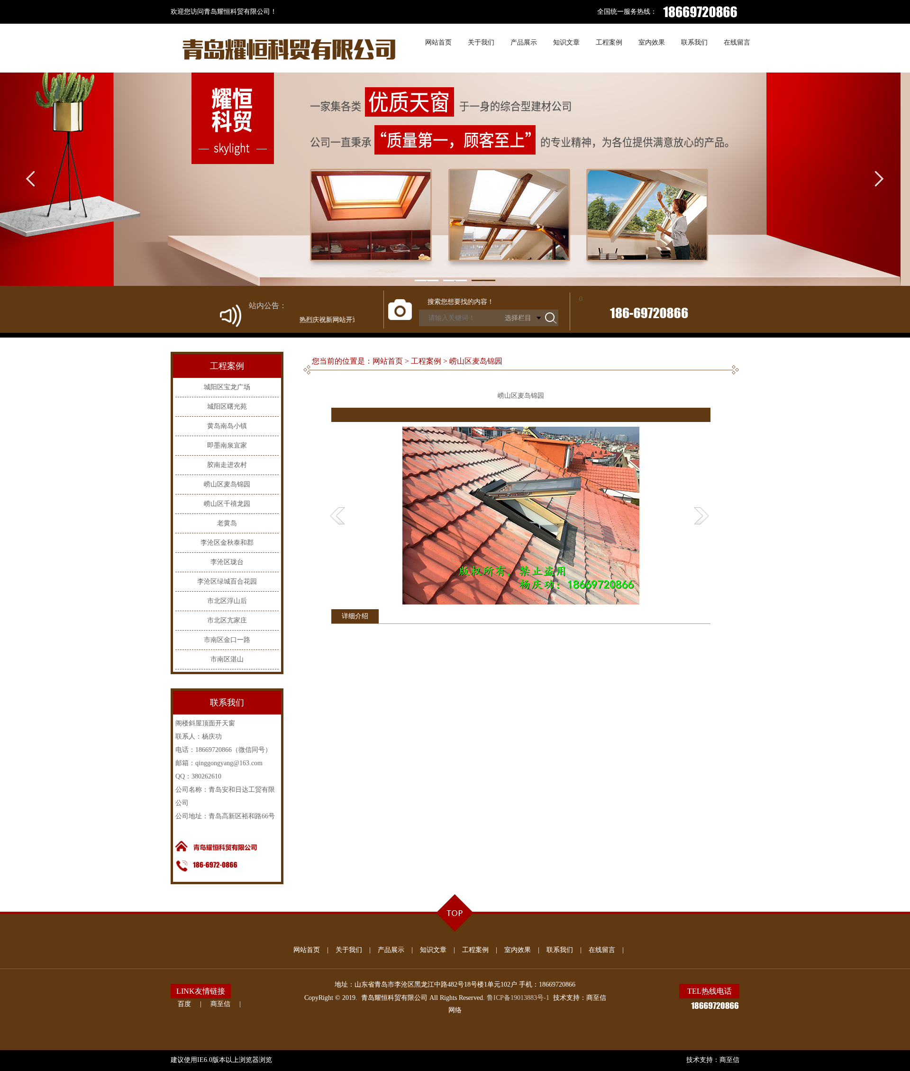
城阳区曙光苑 (227, 406)
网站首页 (306, 949)
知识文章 (433, 949)
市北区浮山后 (227, 600)
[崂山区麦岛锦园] (520, 602)
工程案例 (475, 949)
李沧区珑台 (227, 562)
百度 (184, 1003)
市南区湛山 (227, 659)
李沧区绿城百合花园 (227, 581)
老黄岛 (227, 523)
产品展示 (391, 949)
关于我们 (349, 949)
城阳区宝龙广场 (227, 387)
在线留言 (602, 949)
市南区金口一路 (227, 639)
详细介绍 (355, 616)
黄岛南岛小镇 (227, 426)
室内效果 (517, 949)
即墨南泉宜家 (227, 445)
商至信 (220, 1003)
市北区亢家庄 (227, 620)
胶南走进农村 (227, 464)
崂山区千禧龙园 (227, 503)
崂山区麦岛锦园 (227, 484)
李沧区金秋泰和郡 (227, 542)
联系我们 (559, 949)
